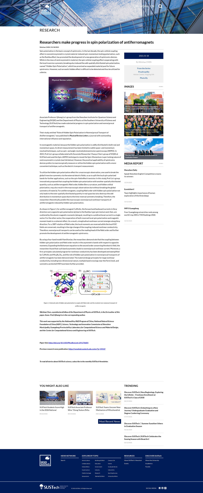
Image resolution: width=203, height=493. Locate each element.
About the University (152, 460)
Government (98, 467)
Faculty (147, 467)
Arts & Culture (86, 460)
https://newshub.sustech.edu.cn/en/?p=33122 (87, 349)
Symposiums (85, 476)
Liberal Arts (111, 470)
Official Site (140, 6)
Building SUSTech (100, 460)
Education (98, 463)
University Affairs (113, 476)
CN (152, 6)
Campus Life (111, 460)
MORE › (161, 86)
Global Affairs (86, 467)
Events (110, 463)
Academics (149, 463)
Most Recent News (109, 421)
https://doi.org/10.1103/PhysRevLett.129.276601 (68, 343)
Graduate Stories (112, 467)
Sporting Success (112, 473)
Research (50, 30)
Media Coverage (86, 473)
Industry (97, 470)
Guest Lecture (86, 470)
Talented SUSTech (100, 476)
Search (63, 460)
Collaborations (86, 463)
